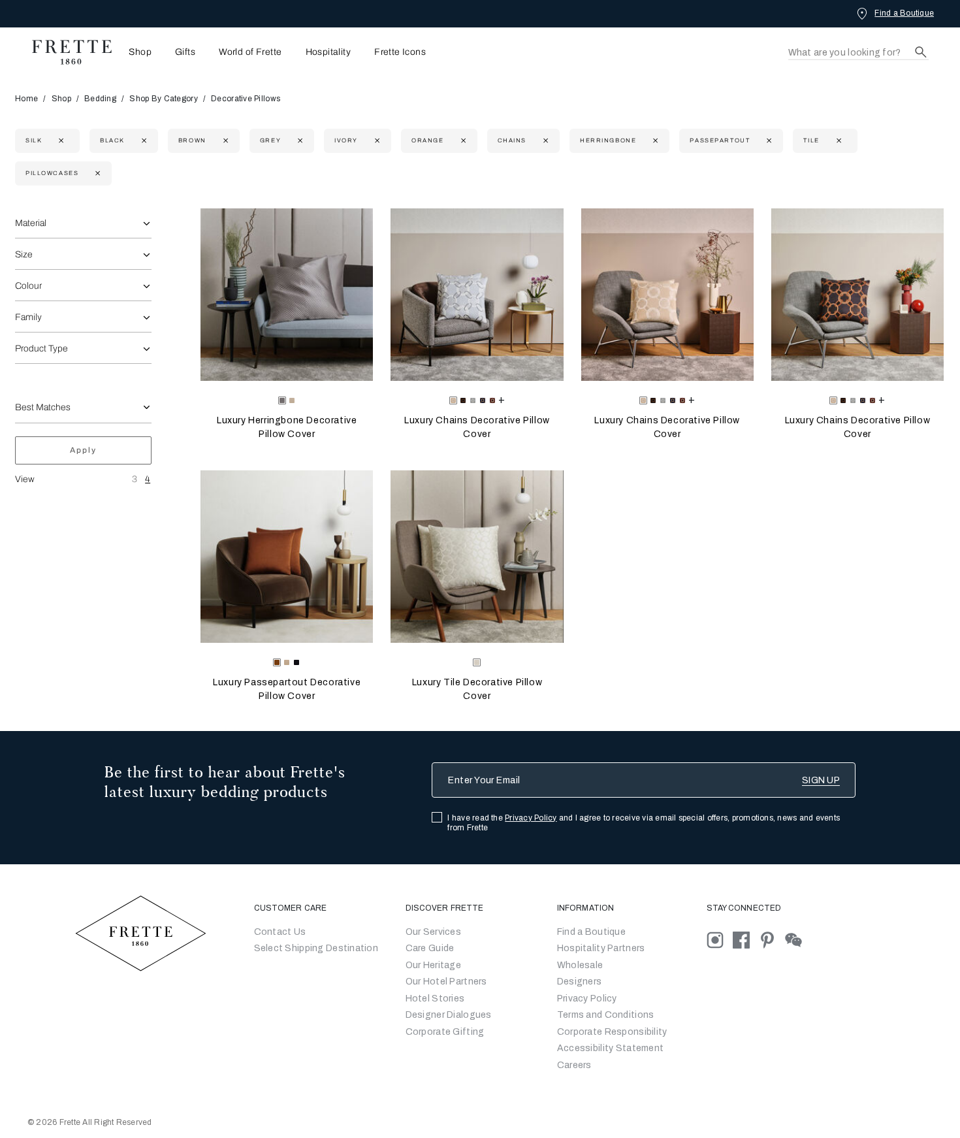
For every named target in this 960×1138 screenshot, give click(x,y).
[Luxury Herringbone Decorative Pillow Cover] (286, 294)
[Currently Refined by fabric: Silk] (59, 140)
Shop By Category (163, 98)
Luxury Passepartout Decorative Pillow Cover (286, 689)
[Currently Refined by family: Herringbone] (654, 140)
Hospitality (328, 52)
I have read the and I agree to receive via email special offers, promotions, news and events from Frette (643, 822)
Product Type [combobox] (41, 348)
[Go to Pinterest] (772, 939)
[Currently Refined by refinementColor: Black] (142, 140)
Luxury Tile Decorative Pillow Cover (477, 689)
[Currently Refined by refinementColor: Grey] (298, 140)
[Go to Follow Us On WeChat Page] (797, 939)
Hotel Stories (435, 998)
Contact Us (280, 932)
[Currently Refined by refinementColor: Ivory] (375, 140)
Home (26, 98)
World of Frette (250, 52)
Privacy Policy (530, 817)
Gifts (185, 52)
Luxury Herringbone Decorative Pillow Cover (287, 427)
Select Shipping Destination (316, 948)
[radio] (292, 400)
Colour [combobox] (28, 286)
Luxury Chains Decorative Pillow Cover (477, 427)
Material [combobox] (30, 223)
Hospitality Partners (601, 948)
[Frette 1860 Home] (65, 52)
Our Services (433, 932)
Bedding (100, 98)
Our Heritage (433, 965)
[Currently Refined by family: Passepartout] (767, 140)
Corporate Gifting (445, 1032)
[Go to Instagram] (720, 939)
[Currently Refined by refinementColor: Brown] (224, 140)
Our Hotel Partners (446, 981)
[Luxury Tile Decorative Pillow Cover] (477, 556)
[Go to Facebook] (746, 939)
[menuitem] (136, 52)
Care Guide (430, 948)
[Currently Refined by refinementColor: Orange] (462, 140)
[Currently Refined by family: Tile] (837, 140)
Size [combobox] (24, 254)
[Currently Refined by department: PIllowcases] (96, 173)
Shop (61, 98)
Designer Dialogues (449, 1015)
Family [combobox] (28, 317)
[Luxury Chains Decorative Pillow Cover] (477, 294)
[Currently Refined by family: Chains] (544, 140)
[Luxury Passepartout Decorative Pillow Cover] (286, 556)
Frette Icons (400, 52)
